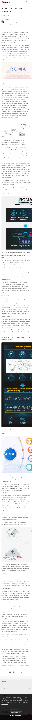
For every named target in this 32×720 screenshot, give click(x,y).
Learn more (4, 704)
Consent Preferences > (16, 715)
